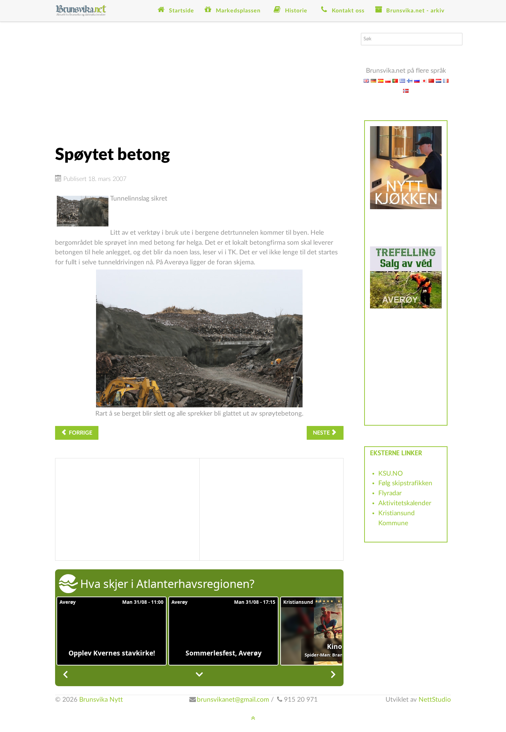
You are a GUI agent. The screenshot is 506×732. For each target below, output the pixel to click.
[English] (366, 80)
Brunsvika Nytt (101, 700)
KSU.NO (390, 473)
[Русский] (417, 80)
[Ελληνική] (402, 80)
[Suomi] (409, 80)
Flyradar (390, 493)
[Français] (446, 80)
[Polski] (388, 80)
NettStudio (435, 700)
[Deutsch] (373, 80)
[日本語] (424, 80)
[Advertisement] (199, 81)
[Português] (395, 80)
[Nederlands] (438, 80)
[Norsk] (406, 90)
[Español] (380, 80)
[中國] (431, 80)
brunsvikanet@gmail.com (233, 700)
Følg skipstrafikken (405, 483)
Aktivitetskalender (404, 503)
